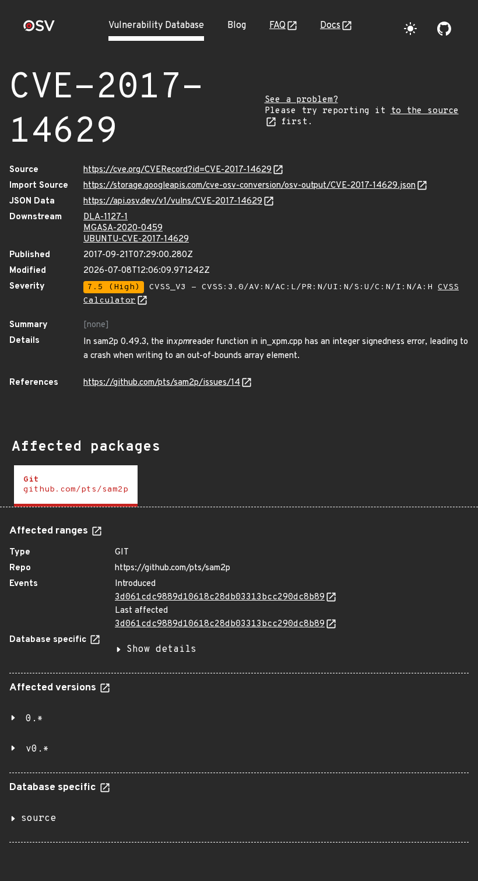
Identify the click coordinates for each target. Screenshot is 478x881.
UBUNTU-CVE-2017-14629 (136, 239)
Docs (330, 25)
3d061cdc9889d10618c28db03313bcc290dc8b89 (220, 597)
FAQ (277, 25)
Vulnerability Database (156, 25)
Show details (161, 649)
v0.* (37, 749)
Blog (236, 25)
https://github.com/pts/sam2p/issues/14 (161, 382)
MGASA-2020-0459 (123, 228)
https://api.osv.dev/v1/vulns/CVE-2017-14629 (172, 201)
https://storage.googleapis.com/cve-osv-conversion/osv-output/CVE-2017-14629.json (249, 185)
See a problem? (301, 100)
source (38, 818)
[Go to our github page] (444, 29)
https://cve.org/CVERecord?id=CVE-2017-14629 (177, 170)
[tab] (76, 486)
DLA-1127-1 (105, 217)
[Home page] (39, 29)
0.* (34, 719)
